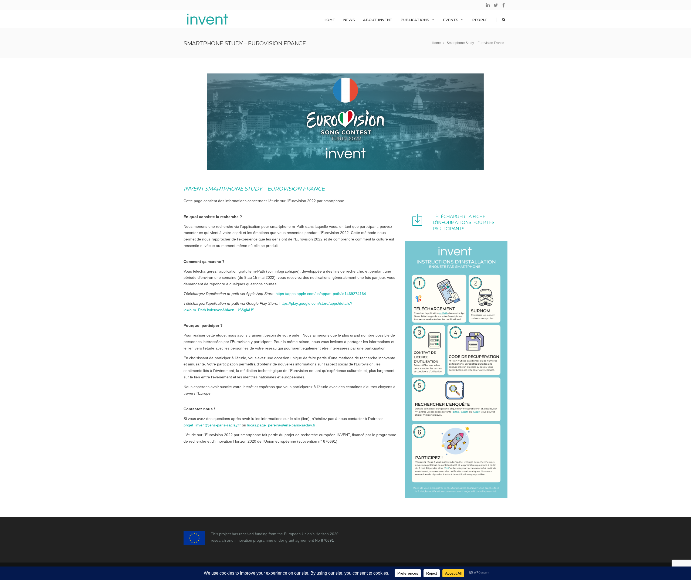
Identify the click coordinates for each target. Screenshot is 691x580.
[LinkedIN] (488, 5)
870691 (327, 540)
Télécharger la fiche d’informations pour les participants (464, 222)
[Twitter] (496, 5)
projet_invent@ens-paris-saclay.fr (212, 425)
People (479, 20)
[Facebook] (503, 5)
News (349, 20)
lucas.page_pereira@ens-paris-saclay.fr (281, 425)
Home (329, 20)
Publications (415, 20)
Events (450, 20)
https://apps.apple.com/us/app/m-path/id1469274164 (321, 293)
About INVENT (377, 20)
